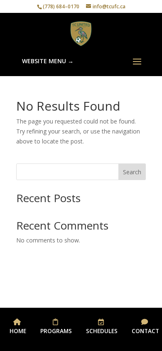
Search (132, 172)
